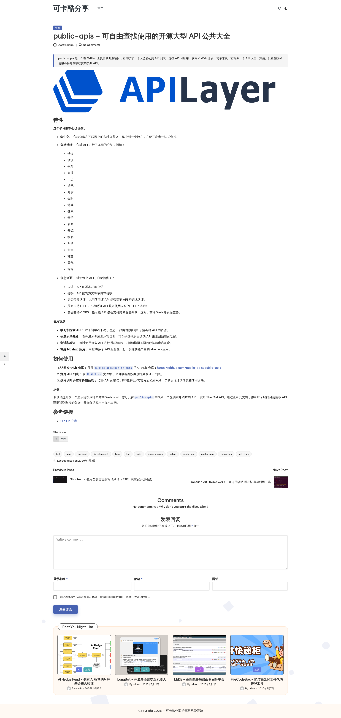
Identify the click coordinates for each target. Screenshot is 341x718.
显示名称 (60, 579)
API (58, 454)
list (128, 454)
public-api (188, 454)
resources (226, 454)
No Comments (91, 44)
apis (68, 454)
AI (79, 669)
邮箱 (138, 579)
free (117, 454)
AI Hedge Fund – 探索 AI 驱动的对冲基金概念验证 (84, 681)
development (101, 454)
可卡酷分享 (71, 8)
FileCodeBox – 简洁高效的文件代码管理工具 (257, 681)
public (173, 454)
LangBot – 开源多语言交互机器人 (141, 679)
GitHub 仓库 (68, 421)
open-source (155, 454)
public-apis (207, 454)
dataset (82, 454)
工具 (87, 669)
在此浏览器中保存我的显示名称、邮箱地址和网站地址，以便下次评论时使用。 (106, 597)
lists (139, 454)
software (244, 454)
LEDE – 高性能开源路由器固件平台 (199, 679)
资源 (57, 27)
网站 (215, 579)
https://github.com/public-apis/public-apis (189, 368)
